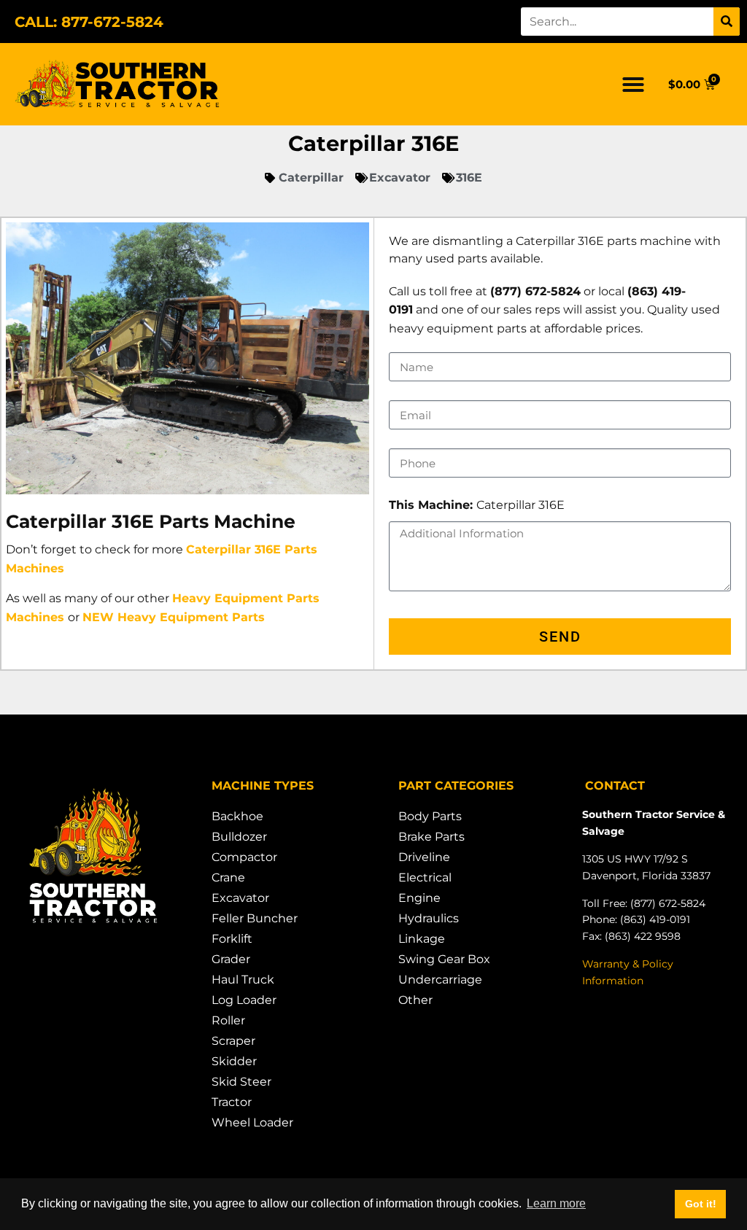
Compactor (244, 857)
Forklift (232, 939)
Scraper (233, 1041)
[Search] (726, 21)
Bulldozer (239, 837)
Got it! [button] (700, 1204)
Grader (231, 959)
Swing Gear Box (444, 959)
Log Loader (244, 1000)
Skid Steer (241, 1082)
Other (415, 1000)
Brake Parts (431, 837)
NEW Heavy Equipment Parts (173, 617)
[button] (633, 84)
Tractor (232, 1102)
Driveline (424, 857)
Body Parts (430, 816)
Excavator (240, 898)
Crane (228, 877)
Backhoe (237, 816)
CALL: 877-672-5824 (89, 22)
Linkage (421, 939)
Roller (228, 1020)
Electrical (425, 877)
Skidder (234, 1061)
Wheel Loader (252, 1122)
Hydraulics (428, 918)
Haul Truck (243, 979)
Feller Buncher (255, 918)
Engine (419, 898)
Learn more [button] (556, 1203)
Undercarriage (440, 979)
